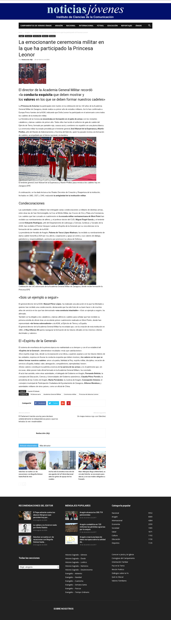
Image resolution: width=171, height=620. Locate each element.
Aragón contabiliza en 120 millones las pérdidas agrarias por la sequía (92, 526)
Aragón (59, 25)
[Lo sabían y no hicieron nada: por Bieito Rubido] (25, 528)
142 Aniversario (35, 394)
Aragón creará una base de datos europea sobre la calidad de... (93, 539)
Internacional (86, 25)
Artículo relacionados (28, 446)
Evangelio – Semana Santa (76, 585)
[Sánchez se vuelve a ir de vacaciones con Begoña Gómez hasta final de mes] (32, 460)
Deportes (115, 543)
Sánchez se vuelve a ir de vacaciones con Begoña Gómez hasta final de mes (31, 474)
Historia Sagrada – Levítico (76, 562)
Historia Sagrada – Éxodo (75, 558)
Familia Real (37, 36)
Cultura (115, 535)
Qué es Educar (118, 577)
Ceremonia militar (70, 394)
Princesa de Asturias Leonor (89, 394)
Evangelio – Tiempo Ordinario (77, 592)
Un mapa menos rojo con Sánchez (91, 416)
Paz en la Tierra (118, 566)
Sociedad (52, 36)
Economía (116, 524)
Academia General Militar (52, 394)
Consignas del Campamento (123, 558)
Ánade (139, 25)
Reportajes (126, 25)
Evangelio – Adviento (73, 573)
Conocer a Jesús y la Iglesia (123, 554)
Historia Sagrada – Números (76, 566)
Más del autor (45, 446)
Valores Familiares (119, 581)
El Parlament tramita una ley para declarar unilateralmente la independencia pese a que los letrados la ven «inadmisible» (38, 419)
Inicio (20, 32)
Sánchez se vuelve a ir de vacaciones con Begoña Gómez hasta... (43, 539)
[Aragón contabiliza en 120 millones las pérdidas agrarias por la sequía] (71, 527)
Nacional (70, 25)
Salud (114, 532)
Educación (112, 25)
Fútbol (100, 25)
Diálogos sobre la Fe (120, 573)
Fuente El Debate (33, 391)
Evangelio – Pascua (73, 588)
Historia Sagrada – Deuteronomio (79, 570)
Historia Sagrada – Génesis (76, 555)
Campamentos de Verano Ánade (36, 25)
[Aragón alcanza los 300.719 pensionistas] (71, 515)
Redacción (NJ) (27, 59)
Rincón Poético (118, 569)
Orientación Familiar (120, 562)
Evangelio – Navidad (73, 577)
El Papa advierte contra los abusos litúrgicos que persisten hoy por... (44, 514)
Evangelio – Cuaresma (74, 581)
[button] (149, 26)
